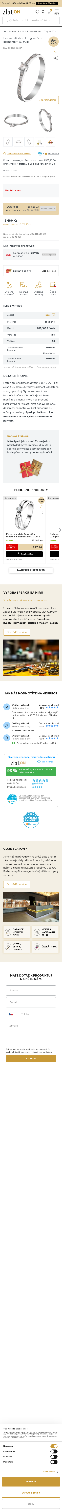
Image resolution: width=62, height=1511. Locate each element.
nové (48, 315)
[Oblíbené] (37, 11)
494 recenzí (53, 154)
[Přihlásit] (43, 11)
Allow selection (31, 1492)
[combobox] (31, 20)
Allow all (31, 1481)
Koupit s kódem (27, 554)
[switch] (54, 1451)
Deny (31, 1503)
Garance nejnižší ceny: (16, 224)
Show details (49, 1472)
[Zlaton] (11, 12)
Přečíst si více (10, 170)
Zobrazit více (49, 353)
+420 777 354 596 (38, 234)
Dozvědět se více (17, 632)
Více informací (49, 271)
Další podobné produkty (31, 570)
